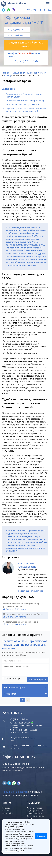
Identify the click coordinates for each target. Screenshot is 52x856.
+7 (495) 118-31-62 (39, 9)
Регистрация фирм (34, 813)
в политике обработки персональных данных (18, 849)
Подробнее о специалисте (30, 591)
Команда (6, 808)
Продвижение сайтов (15, 791)
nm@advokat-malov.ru (22, 737)
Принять (41, 836)
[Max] (13, 10)
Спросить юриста (37, 679)
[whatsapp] (14, 783)
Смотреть (21, 609)
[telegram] (3, 10)
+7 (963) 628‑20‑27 (20, 722)
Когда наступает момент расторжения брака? (26, 100)
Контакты (6, 810)
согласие (18, 836)
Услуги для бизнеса (17, 35)
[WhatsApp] (8, 10)
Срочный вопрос (13, 678)
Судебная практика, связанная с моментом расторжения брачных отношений (25, 109)
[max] (19, 783)
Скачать (9, 609)
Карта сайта (7, 813)
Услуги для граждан (17, 29)
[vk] (4, 783)
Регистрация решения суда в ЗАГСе (22, 104)
